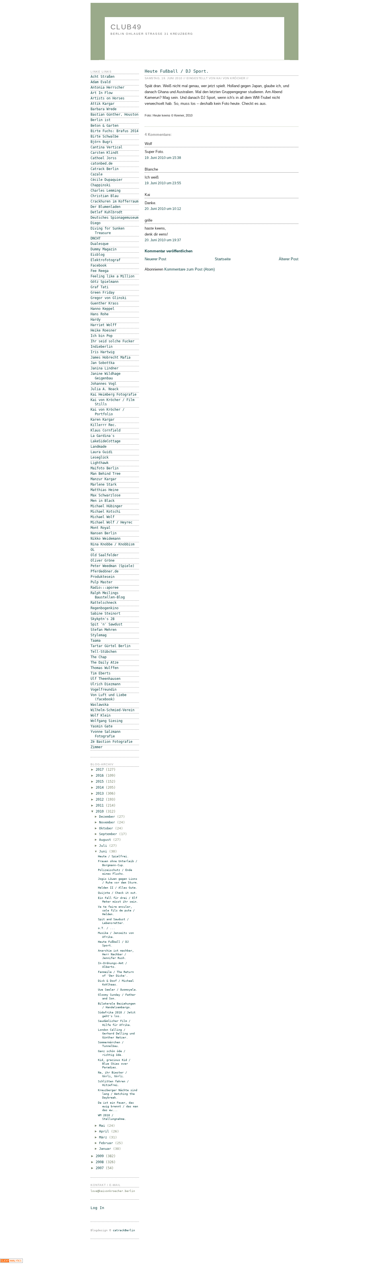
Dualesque (99, 244)
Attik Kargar (102, 104)
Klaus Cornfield (105, 430)
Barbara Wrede (103, 109)
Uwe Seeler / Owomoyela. (117, 989)
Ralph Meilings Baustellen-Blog (108, 595)
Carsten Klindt (104, 153)
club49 (126, 27)
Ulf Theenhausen (105, 679)
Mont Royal (100, 528)
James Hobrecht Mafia (110, 357)
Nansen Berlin (103, 533)
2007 (101, 1168)
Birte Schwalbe (104, 136)
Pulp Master (101, 582)
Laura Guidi (101, 452)
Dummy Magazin (103, 249)
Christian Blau (104, 196)
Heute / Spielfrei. (113, 856)
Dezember (108, 817)
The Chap (99, 657)
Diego (96, 223)
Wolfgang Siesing (106, 721)
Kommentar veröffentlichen (169, 251)
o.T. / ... (106, 928)
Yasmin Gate (101, 726)
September (109, 834)
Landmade (99, 447)
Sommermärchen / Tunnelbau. (111, 1044)
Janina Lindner (104, 368)
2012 (101, 799)
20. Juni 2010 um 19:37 (163, 240)
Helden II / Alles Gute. (117, 887)
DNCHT (96, 238)
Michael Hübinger (106, 506)
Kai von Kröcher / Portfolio (107, 412)
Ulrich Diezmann (105, 684)
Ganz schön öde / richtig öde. (111, 1053)
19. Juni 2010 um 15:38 (163, 157)
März (104, 1137)
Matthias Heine (104, 490)
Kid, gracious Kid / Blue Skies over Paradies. (114, 1063)
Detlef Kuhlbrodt (106, 212)
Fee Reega (99, 271)
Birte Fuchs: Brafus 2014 (114, 131)
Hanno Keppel (102, 309)
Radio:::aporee (104, 588)
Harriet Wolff (103, 325)
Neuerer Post (155, 259)
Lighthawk (99, 463)
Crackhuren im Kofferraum (114, 201)
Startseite (223, 259)
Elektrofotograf (105, 260)
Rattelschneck (103, 603)
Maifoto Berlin (104, 468)
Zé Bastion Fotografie (111, 742)
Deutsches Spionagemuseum (114, 218)
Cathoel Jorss (103, 158)
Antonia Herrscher (107, 87)
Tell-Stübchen (103, 652)
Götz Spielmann (104, 282)
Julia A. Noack (104, 389)
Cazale (97, 174)
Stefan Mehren (103, 630)
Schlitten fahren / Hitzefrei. (113, 1083)
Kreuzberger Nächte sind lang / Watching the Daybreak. (117, 1094)
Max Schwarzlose (105, 495)
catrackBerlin (124, 1230)
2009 (101, 1156)
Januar (106, 1149)
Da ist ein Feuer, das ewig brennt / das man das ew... (118, 1106)
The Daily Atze (104, 662)
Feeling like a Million (112, 276)
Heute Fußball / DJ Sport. (177, 71)
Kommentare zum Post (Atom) (189, 269)
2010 (101, 811)
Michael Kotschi (105, 512)
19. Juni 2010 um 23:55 (163, 183)
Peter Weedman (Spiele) (112, 566)
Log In (97, 1208)
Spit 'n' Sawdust (106, 624)
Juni (104, 851)
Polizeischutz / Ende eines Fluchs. (115, 871)
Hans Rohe (99, 314)
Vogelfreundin (103, 690)
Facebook (99, 265)
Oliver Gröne (102, 561)
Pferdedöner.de (104, 571)
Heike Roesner (103, 330)
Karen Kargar (102, 420)
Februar (107, 1143)
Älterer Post (288, 259)
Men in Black (102, 501)
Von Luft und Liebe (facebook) (108, 697)
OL (93, 550)
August (106, 840)
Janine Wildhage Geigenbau (105, 376)
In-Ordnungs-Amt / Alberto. (112, 965)
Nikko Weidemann (105, 539)
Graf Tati (99, 287)
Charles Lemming (105, 191)
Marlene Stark (103, 484)
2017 (101, 770)
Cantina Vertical (106, 147)
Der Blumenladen (105, 207)
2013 (101, 793)
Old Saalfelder (104, 555)
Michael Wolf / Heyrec (111, 522)
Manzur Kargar (103, 479)
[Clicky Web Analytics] (11, 1261)
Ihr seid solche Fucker (112, 341)
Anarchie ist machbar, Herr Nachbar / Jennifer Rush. (116, 954)
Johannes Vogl (103, 384)
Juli (104, 846)
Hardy (96, 320)
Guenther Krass (104, 303)
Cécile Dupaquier (106, 180)
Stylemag (99, 635)
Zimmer (97, 747)
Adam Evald (100, 82)
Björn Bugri (101, 142)
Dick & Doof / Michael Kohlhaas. (116, 982)
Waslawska (99, 705)
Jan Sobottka (102, 363)
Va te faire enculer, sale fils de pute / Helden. (116, 910)
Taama (96, 641)
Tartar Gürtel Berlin (110, 646)
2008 (101, 1162)
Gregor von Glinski (108, 298)
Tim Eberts (100, 673)
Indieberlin (101, 347)
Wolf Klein (100, 715)
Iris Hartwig (102, 352)
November (108, 822)
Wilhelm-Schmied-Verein (112, 710)
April (105, 1131)
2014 (101, 788)
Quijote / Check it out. (117, 892)
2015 (101, 782)
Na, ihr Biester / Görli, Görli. (112, 1074)
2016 (101, 776)
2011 (101, 805)
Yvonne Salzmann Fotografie (105, 734)
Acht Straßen (102, 77)
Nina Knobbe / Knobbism (112, 544)
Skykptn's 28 (102, 619)
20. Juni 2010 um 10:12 (163, 208)
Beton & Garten (104, 126)
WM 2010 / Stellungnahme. (112, 1117)
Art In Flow (101, 93)
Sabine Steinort (105, 613)
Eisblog (98, 255)
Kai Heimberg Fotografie (113, 394)
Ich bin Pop (101, 336)
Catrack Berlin (104, 169)
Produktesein (102, 577)
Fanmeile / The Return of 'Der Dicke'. (116, 973)
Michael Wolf (102, 517)
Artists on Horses (107, 98)
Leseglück (99, 457)
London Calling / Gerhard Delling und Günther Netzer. (116, 1033)
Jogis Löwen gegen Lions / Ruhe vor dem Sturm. (118, 880)
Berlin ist (100, 120)
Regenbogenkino (104, 608)
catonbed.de (101, 163)
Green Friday (102, 292)
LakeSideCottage (105, 441)
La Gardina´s (102, 436)
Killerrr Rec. (103, 425)
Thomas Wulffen (104, 668)
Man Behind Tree (105, 474)
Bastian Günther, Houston (114, 114)
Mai (103, 1126)
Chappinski (100, 185)
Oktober (107, 828)
